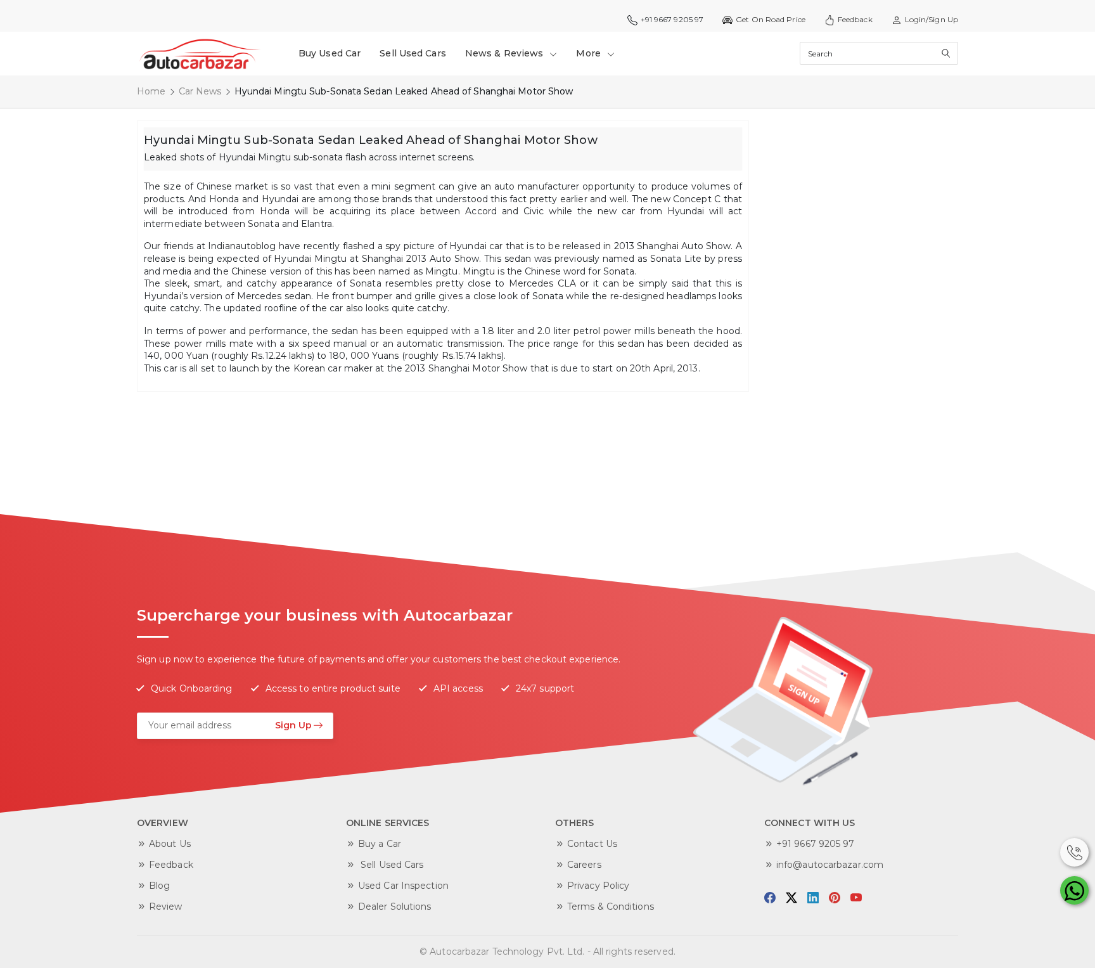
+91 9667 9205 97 (815, 843)
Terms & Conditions (610, 906)
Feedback (855, 19)
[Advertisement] (852, 310)
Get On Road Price (770, 19)
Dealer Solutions (395, 906)
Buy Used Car (329, 53)
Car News (200, 91)
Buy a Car (379, 843)
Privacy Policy (598, 885)
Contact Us (592, 843)
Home (151, 91)
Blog (159, 885)
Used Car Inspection (403, 885)
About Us (170, 843)
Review (165, 906)
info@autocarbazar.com (829, 864)
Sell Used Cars (412, 53)
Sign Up (293, 725)
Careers (584, 864)
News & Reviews (505, 53)
